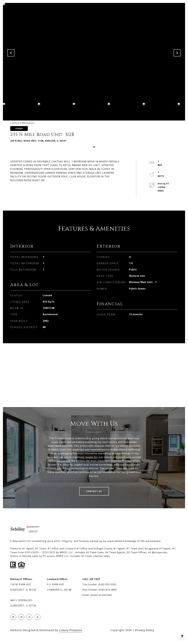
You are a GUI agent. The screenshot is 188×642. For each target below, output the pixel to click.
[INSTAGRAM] (21, 617)
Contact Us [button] (94, 491)
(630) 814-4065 (108, 589)
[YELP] (37, 617)
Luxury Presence (70, 630)
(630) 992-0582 (107, 584)
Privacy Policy (144, 630)
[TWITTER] (29, 617)
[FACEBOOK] (13, 617)
